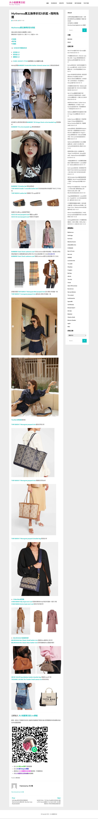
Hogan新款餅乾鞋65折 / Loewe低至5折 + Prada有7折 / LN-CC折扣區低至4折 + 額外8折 (77, 198)
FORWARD (70, 248)
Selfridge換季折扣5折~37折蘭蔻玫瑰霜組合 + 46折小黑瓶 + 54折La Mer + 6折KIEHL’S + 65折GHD (77, 222)
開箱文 (69, 42)
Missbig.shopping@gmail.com (75, 25)
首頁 (47, 3)
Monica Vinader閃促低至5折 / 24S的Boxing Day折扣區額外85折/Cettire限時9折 (77, 214)
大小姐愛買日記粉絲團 (21, 773)
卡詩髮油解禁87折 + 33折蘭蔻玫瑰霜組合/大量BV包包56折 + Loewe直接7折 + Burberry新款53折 (77, 163)
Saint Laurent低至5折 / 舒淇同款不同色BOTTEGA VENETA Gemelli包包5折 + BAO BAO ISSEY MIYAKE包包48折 (77, 170)
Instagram (78, 3)
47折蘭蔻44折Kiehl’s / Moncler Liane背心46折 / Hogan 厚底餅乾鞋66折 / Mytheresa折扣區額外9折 (77, 58)
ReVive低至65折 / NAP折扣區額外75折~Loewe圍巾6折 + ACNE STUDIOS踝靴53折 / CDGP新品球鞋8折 (77, 67)
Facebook (54, 3)
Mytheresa (70, 232)
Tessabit (70, 263)
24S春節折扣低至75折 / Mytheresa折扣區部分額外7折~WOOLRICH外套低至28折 (77, 88)
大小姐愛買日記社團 (25, 771)
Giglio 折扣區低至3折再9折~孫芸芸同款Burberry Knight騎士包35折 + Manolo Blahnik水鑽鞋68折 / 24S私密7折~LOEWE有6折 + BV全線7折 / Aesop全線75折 (77, 78)
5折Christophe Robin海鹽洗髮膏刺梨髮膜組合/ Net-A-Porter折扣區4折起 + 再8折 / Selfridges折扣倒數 (77, 179)
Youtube (86, 3)
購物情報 (18, 777)
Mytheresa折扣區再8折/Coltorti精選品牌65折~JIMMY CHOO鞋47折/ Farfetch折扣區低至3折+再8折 (77, 144)
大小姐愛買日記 (17, 2)
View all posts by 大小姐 (17, 792)
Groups (61, 3)
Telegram (69, 3)
